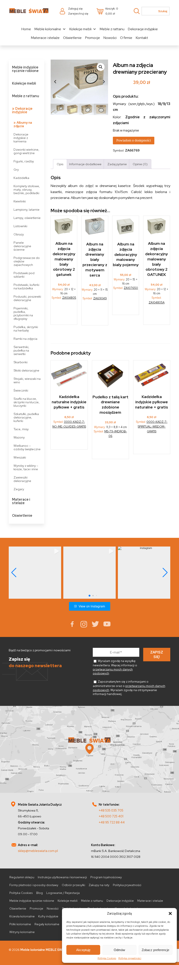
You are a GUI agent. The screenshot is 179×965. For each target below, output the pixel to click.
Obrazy (19, 234)
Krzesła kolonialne (22, 916)
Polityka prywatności (129, 958)
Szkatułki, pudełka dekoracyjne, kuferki (26, 417)
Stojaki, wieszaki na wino (27, 380)
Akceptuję (83, 950)
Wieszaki (20, 457)
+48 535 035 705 (111, 810)
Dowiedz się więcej (64, 314)
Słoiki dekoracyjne (26, 370)
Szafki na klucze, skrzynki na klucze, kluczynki (27, 402)
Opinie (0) (140, 164)
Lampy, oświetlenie (27, 218)
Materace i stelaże (45, 37)
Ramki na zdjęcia (25, 339)
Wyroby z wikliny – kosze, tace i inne (26, 467)
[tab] (60, 164)
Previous (55, 81)
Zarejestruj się (78, 13)
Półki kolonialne (20, 924)
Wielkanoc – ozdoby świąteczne (27, 447)
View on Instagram (92, 606)
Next (103, 81)
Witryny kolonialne (22, 932)
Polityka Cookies (107, 958)
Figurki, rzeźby (24, 161)
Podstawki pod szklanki (24, 274)
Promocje (92, 37)
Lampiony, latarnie (27, 209)
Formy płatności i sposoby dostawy (33, 885)
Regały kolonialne (46, 924)
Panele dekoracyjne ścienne (22, 246)
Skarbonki (21, 362)
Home (26, 29)
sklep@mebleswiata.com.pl (38, 851)
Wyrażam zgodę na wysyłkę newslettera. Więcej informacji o (115, 667)
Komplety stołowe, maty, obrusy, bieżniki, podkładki (27, 189)
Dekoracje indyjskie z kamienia (21, 137)
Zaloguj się (75, 8)
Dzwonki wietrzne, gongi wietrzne (26, 151)
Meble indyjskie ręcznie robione (25, 69)
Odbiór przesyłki (73, 885)
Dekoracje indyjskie (143, 29)
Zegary (19, 489)
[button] (170, 913)
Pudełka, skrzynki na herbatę (26, 328)
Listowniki (20, 226)
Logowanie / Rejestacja (63, 893)
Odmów (119, 950)
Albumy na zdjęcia (23, 124)
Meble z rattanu (112, 29)
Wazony (19, 437)
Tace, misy (21, 429)
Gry (16, 169)
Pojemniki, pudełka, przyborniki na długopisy (23, 313)
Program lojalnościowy (106, 877)
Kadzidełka (21, 178)
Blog (39, 893)
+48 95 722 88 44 (112, 822)
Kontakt (142, 37)
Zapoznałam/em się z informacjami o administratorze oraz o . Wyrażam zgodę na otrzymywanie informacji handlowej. (129, 688)
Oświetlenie (72, 37)
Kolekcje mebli (80, 29)
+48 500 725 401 (111, 816)
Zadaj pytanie (117, 164)
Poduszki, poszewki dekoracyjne (27, 298)
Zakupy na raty (99, 885)
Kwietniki (20, 201)
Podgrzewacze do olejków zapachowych (27, 261)
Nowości (110, 37)
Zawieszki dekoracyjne (22, 479)
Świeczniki (21, 390)
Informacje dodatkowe (85, 164)
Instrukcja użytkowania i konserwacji (62, 877)
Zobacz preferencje (155, 950)
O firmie (126, 37)
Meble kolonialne (47, 29)
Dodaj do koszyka (110, 447)
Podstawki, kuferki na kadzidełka (26, 286)
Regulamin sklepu (21, 877)
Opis (60, 164)
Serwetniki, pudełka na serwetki (21, 350)
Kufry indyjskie (48, 916)
